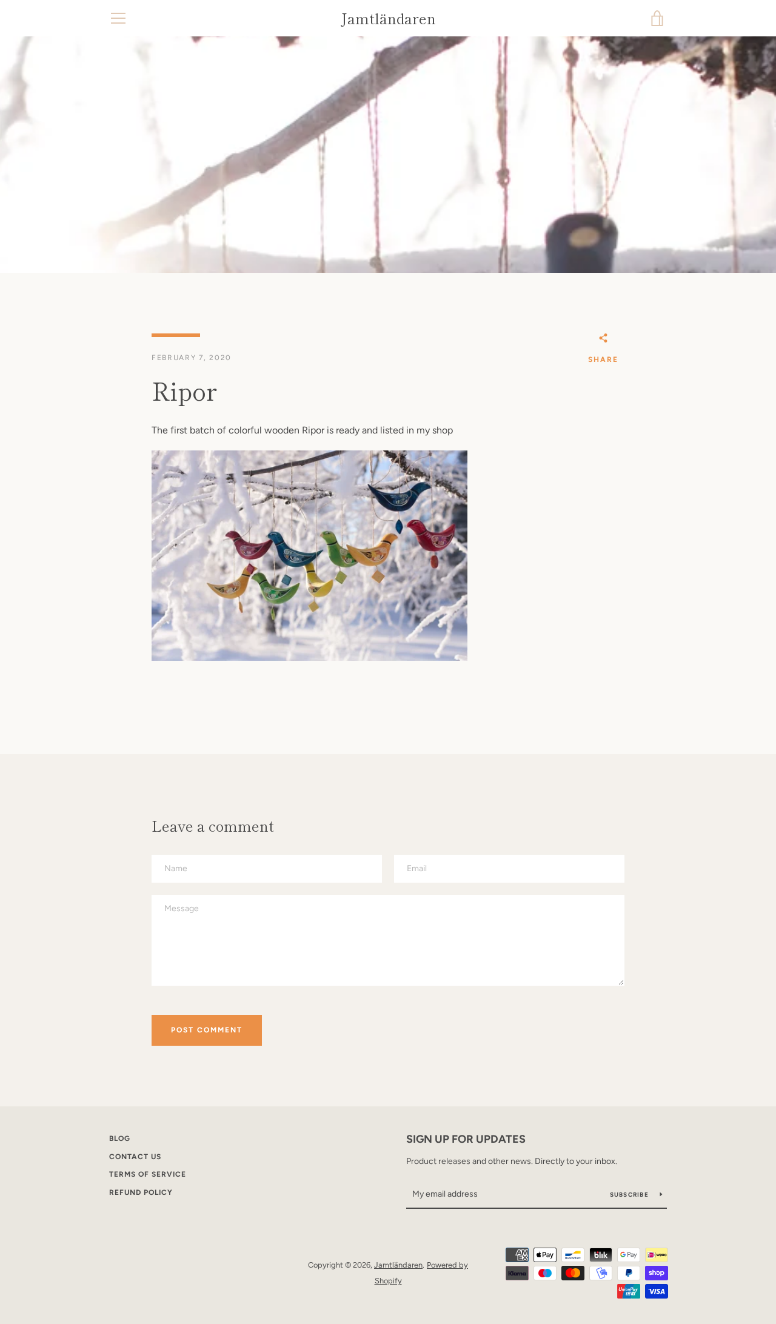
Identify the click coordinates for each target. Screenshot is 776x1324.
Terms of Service (147, 1174)
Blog (119, 1138)
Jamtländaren (388, 18)
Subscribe (630, 1195)
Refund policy (141, 1192)
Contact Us (135, 1156)
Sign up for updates (466, 1139)
